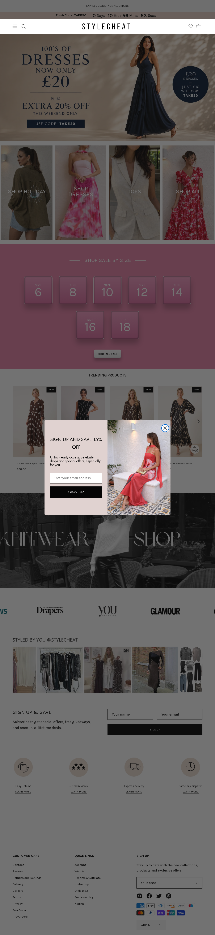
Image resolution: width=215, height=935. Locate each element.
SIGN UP (76, 492)
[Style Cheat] (106, 26)
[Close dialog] (165, 428)
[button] (23, 26)
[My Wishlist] (190, 26)
